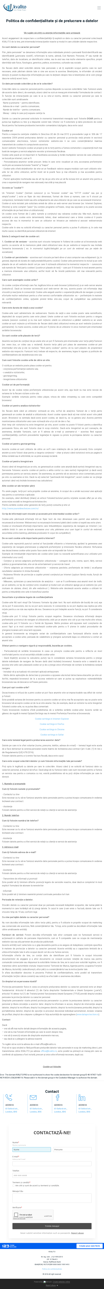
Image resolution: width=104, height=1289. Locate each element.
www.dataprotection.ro (88, 1014)
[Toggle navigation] (99, 8)
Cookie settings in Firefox (52, 724)
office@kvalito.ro (48, 1044)
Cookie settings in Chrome (52, 729)
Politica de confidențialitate (52, 1269)
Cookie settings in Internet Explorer (52, 719)
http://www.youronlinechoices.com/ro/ (20, 508)
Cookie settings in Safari (52, 734)
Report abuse (51, 1285)
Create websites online (61, 1282)
